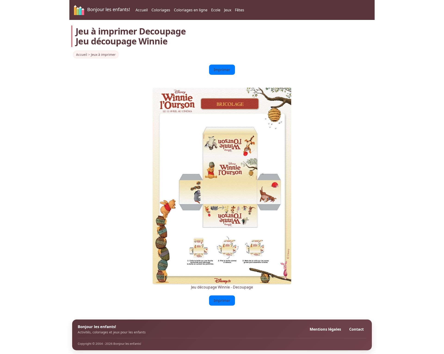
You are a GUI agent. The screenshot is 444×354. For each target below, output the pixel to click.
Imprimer (222, 69)
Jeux (227, 10)
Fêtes (239, 10)
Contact (356, 329)
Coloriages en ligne (190, 10)
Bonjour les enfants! (108, 9)
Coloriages (160, 10)
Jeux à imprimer (103, 54)
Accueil (142, 10)
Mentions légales (325, 329)
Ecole (215, 10)
